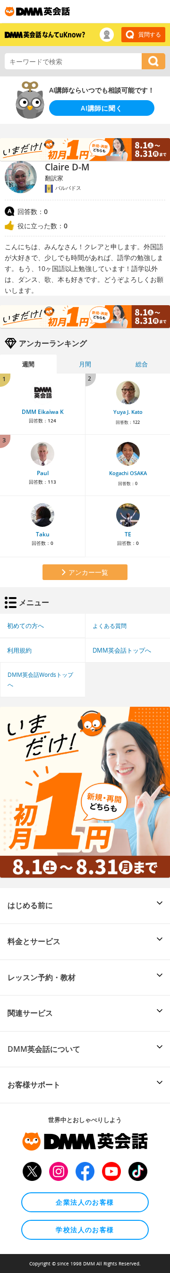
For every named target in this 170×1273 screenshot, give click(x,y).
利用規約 (19, 650)
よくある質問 (110, 625)
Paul (43, 473)
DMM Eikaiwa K (43, 411)
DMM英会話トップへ (122, 650)
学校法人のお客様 (85, 1229)
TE (128, 534)
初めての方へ (25, 625)
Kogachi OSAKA (128, 473)
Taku (43, 534)
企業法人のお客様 (85, 1202)
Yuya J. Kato (128, 412)
